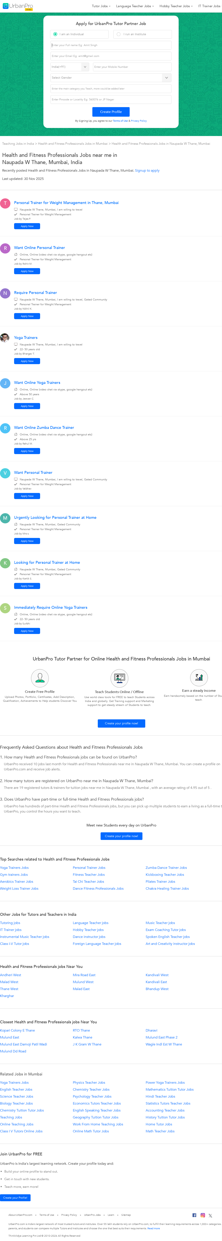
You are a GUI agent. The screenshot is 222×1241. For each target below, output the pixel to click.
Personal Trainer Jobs (89, 867)
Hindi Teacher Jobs (160, 1096)
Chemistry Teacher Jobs (91, 1089)
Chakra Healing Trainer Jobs (167, 888)
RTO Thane (81, 1030)
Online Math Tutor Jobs (91, 1131)
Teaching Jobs (11, 1117)
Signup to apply (147, 170)
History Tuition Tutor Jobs (165, 1117)
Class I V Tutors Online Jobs (21, 1131)
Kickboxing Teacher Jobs (165, 874)
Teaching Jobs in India (18, 143)
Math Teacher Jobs (160, 1131)
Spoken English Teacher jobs (168, 936)
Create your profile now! (121, 723)
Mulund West (83, 982)
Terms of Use (46, 1215)
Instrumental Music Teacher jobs (24, 936)
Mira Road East (84, 975)
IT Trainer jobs (10, 929)
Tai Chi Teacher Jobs (88, 881)
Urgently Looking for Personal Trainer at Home (55, 517)
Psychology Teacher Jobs (92, 1096)
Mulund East (9, 1037)
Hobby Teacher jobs (88, 929)
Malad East (81, 989)
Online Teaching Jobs (16, 1124)
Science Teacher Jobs (16, 1096)
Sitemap (126, 1215)
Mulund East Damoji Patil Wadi (23, 1044)
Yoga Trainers (26, 337)
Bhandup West (157, 989)
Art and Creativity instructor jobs (170, 943)
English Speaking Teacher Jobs (97, 1110)
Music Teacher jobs (160, 923)
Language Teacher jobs (90, 923)
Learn (111, 1215)
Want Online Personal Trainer (39, 248)
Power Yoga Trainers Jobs (165, 1082)
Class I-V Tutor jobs (14, 943)
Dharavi (151, 1030)
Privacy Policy (69, 1215)
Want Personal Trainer (33, 472)
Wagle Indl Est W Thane (164, 1044)
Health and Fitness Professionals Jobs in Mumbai (73, 143)
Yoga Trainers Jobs (14, 867)
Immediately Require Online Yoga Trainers (50, 607)
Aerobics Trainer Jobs (16, 881)
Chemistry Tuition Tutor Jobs (22, 1110)
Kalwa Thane (82, 1037)
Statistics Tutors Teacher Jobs (168, 1103)
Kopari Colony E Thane (17, 1030)
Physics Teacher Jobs (89, 1082)
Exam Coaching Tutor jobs (166, 929)
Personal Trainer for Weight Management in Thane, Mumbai (66, 203)
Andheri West (10, 975)
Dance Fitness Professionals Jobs (98, 888)
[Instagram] (203, 1216)
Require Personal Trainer (35, 292)
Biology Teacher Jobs (16, 1103)
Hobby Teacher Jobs (175, 6)
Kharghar (7, 996)
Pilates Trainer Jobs (160, 881)
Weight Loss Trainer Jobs (19, 888)
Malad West (9, 982)
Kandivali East (156, 982)
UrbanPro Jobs (92, 1215)
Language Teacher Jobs (133, 6)
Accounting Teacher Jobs (165, 1110)
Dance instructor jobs (89, 936)
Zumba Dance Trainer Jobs (166, 867)
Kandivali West (157, 975)
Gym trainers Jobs (14, 874)
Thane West (9, 989)
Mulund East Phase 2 (162, 1037)
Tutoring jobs (10, 923)
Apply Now (27, 226)
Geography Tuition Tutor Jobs (95, 1117)
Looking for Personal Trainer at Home (47, 562)
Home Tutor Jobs (159, 1124)
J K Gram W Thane (87, 1044)
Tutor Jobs (100, 6)
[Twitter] (210, 1216)
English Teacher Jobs (16, 1089)
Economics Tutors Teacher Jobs (97, 1103)
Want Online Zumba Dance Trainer (44, 427)
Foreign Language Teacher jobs (97, 943)
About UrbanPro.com (20, 1215)
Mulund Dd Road (13, 1051)
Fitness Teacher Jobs (89, 874)
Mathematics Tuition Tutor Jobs (170, 1089)
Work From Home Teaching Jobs (98, 1124)
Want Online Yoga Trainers (37, 382)
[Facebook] (194, 1216)
